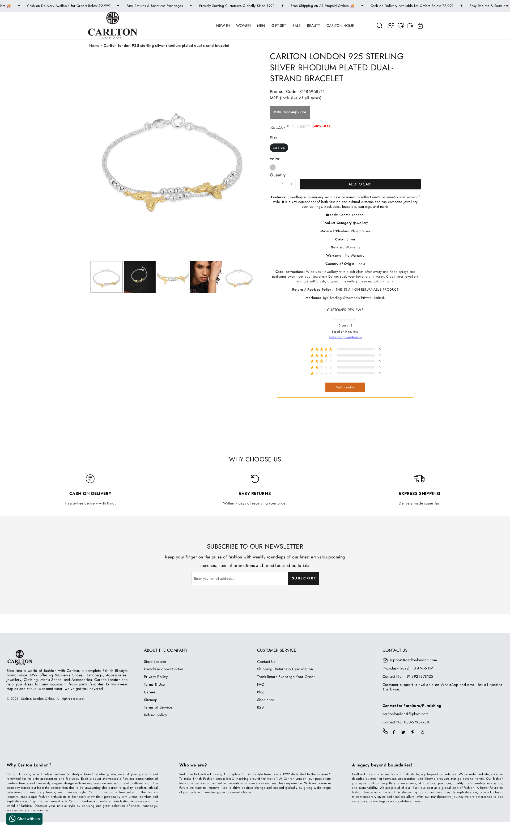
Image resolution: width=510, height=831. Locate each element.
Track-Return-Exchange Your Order (286, 676)
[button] (379, 25)
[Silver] (272, 167)
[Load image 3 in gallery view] (173, 277)
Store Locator (155, 661)
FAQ (260, 684)
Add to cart (360, 184)
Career (150, 692)
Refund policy (155, 715)
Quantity (278, 175)
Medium (279, 148)
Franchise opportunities (164, 669)
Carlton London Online (37, 698)
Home (94, 45)
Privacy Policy (156, 676)
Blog (261, 692)
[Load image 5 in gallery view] (239, 277)
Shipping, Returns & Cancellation (285, 669)
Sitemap (151, 699)
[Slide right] (205, 277)
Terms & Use (154, 684)
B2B (260, 707)
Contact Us (266, 661)
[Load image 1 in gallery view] (106, 277)
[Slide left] (138, 277)
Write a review (345, 387)
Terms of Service (158, 707)
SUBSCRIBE (304, 578)
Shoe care (265, 699)
